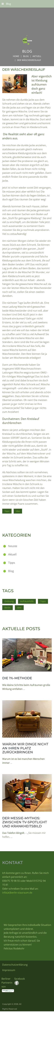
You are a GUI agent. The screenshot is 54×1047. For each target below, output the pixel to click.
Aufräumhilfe (27, 601)
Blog (8, 3)
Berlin (7, 607)
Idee (18, 511)
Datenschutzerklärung (15, 964)
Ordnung (9, 601)
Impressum (8, 970)
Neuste (12, 546)
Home (16, 56)
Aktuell (37, 56)
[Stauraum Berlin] (27, 26)
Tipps (6, 511)
